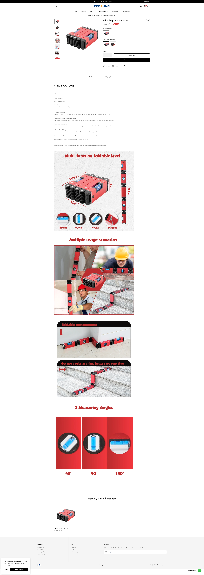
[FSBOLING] (102, 6)
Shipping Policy (41, 552)
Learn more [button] (7, 565)
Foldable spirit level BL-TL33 (61, 528)
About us (73, 550)
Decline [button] (6, 569)
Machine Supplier (102, 11)
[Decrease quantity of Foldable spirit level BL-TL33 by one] (104, 55)
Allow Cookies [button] (19, 569)
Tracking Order (126, 11)
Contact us (73, 547)
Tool (91, 11)
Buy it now (126, 60)
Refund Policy (40, 550)
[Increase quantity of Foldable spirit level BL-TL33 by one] (110, 55)
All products (115, 11)
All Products (97, 15)
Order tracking (74, 552)
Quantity (105, 51)
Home (75, 11)
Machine (84, 11)
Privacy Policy (40, 547)
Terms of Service (41, 554)
